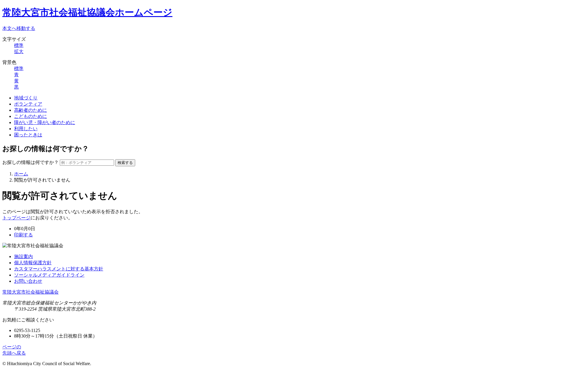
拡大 (18, 51)
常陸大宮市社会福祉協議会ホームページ (87, 12)
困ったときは (28, 134)
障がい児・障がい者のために (44, 122)
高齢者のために (30, 110)
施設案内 (23, 256)
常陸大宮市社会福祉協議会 (30, 291)
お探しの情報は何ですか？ (30, 162)
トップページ (16, 217)
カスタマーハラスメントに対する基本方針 (58, 268)
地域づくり (26, 97)
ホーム (21, 173)
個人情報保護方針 (33, 262)
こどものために (30, 116)
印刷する (23, 234)
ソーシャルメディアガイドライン (49, 274)
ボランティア (28, 103)
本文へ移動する (18, 28)
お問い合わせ (28, 281)
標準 (18, 45)
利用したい (26, 128)
